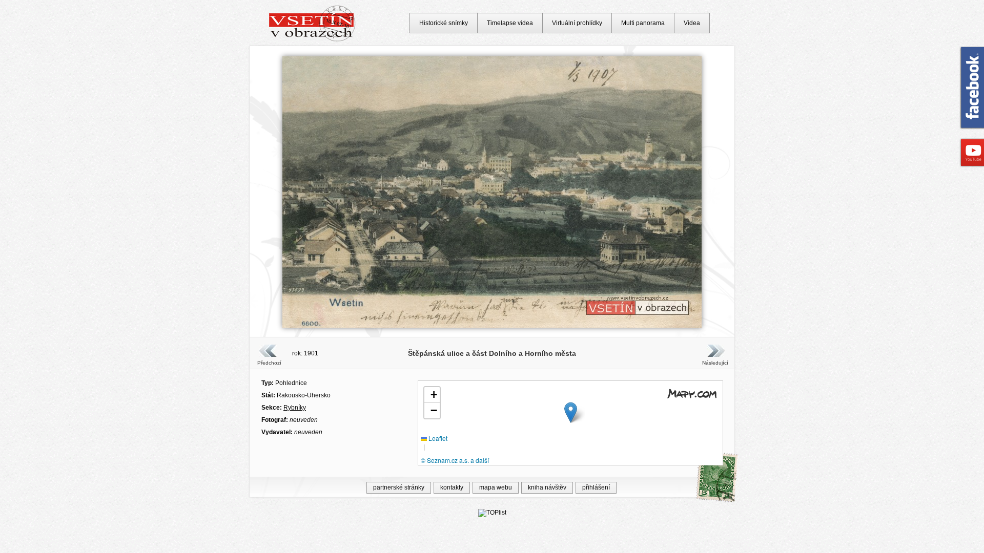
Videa (692, 23)
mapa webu (495, 487)
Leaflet (437, 438)
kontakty (451, 487)
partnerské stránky (398, 487)
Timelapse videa (510, 23)
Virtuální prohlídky (577, 23)
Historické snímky (443, 23)
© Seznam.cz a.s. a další (455, 460)
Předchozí (269, 363)
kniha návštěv (547, 487)
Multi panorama (643, 23)
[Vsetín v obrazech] (312, 40)
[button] (570, 412)
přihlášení (596, 487)
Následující (715, 363)
